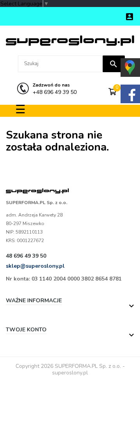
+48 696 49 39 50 (55, 88)
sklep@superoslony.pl (35, 266)
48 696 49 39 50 (26, 256)
